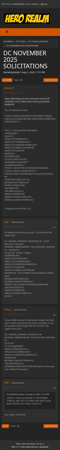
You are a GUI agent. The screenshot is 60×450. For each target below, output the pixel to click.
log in (34, 4)
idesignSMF (44, 447)
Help (18, 444)
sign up (43, 4)
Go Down (7, 80)
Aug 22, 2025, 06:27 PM (13, 227)
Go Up (5, 426)
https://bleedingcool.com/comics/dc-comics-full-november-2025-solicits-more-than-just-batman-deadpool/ (27, 101)
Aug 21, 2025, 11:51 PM (13, 93)
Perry (7, 309)
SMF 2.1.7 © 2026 (18, 447)
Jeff (6, 222)
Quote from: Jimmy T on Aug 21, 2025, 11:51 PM (29, 394)
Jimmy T (9, 88)
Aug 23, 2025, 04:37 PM (13, 314)
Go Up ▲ (40, 444)
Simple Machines (32, 447)
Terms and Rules (28, 444)
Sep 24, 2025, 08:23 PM (13, 387)
